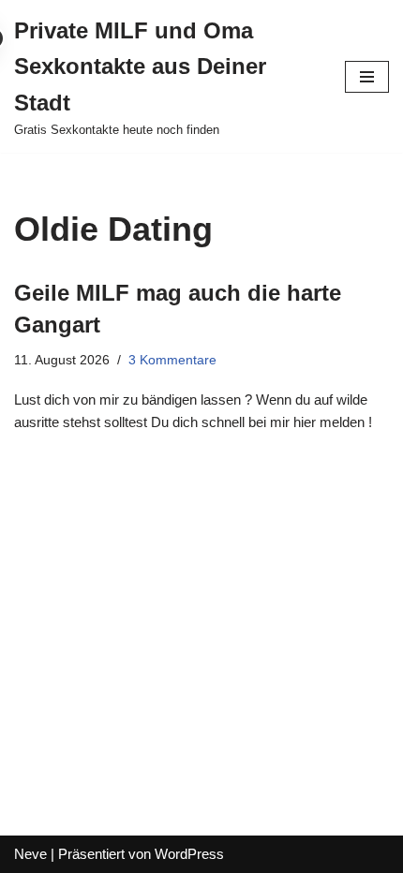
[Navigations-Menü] (367, 77)
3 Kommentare (172, 360)
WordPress (189, 854)
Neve (30, 854)
